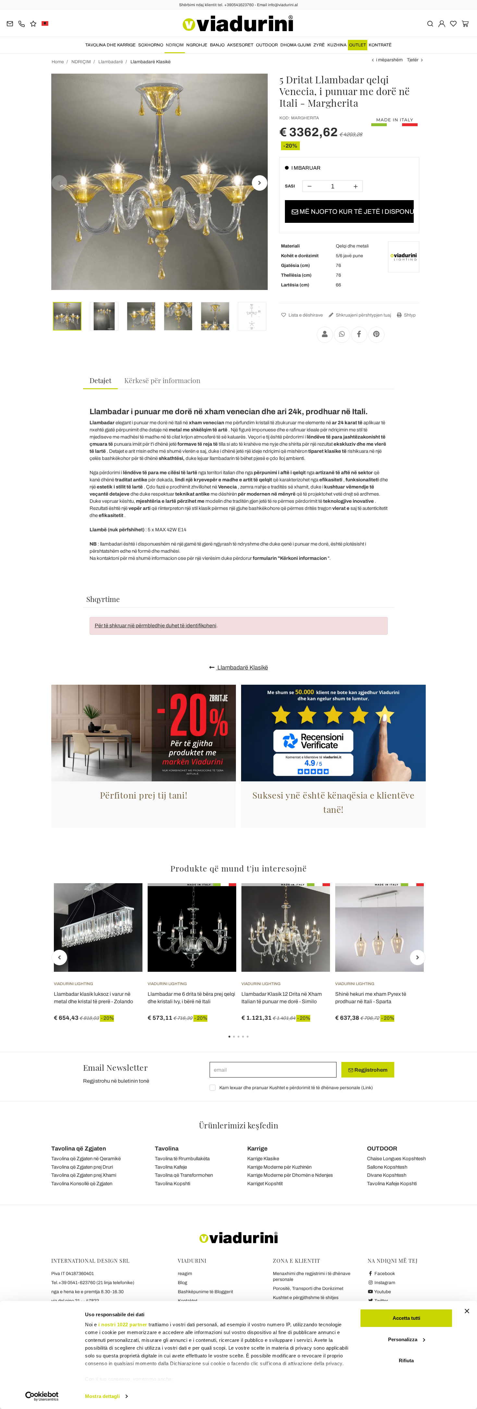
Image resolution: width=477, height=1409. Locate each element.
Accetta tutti (406, 1318)
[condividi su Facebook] (359, 335)
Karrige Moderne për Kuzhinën (279, 1167)
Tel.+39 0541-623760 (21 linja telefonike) (92, 1282)
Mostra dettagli (102, 1396)
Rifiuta (406, 1360)
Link (367, 1087)
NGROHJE (196, 45)
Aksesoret (240, 45)
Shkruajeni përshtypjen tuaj (363, 315)
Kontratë (380, 45)
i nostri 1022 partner (122, 1324)
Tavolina (166, 1148)
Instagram (384, 1282)
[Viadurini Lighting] (403, 257)
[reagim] (33, 23)
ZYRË (319, 45)
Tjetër (413, 59)
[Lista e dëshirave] (125, 915)
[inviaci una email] (9, 23)
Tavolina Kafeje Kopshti (392, 1183)
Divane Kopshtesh (386, 1175)
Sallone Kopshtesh (387, 1167)
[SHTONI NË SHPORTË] (219, 899)
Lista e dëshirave (305, 315)
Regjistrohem (370, 1070)
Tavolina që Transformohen (184, 1175)
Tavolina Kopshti (172, 1183)
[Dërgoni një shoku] (325, 335)
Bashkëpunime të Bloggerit (205, 1291)
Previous (59, 183)
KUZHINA (337, 45)
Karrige (257, 1148)
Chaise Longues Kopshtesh (396, 1158)
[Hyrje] (441, 23)
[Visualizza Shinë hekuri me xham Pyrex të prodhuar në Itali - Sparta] (407, 899)
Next (259, 183)
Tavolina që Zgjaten (78, 1148)
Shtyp (409, 315)
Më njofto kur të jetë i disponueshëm (356, 211)
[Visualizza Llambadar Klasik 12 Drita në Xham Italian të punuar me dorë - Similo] (313, 899)
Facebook (384, 1273)
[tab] (100, 380)
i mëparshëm (389, 59)
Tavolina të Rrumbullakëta (182, 1158)
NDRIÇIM (175, 45)
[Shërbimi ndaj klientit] (21, 23)
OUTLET (357, 45)
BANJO (217, 45)
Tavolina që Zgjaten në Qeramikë (86, 1158)
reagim (185, 1273)
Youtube (382, 1291)
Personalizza (402, 1339)
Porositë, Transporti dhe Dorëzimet (308, 1288)
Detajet (100, 380)
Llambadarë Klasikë (242, 667)
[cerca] (430, 23)
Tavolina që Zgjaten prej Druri (82, 1167)
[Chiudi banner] (467, 1311)
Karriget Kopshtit (265, 1183)
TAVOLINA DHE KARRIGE (110, 45)
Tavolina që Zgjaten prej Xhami (83, 1175)
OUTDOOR (267, 45)
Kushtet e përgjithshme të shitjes (305, 1297)
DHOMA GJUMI (295, 45)
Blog (182, 1282)
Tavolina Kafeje (171, 1167)
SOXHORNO (150, 45)
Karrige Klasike (263, 1158)
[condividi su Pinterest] (376, 335)
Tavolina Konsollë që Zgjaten (81, 1183)
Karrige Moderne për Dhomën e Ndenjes (290, 1175)
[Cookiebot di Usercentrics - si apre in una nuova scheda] (42, 1396)
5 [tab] (253, 1041)
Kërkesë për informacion (162, 380)
